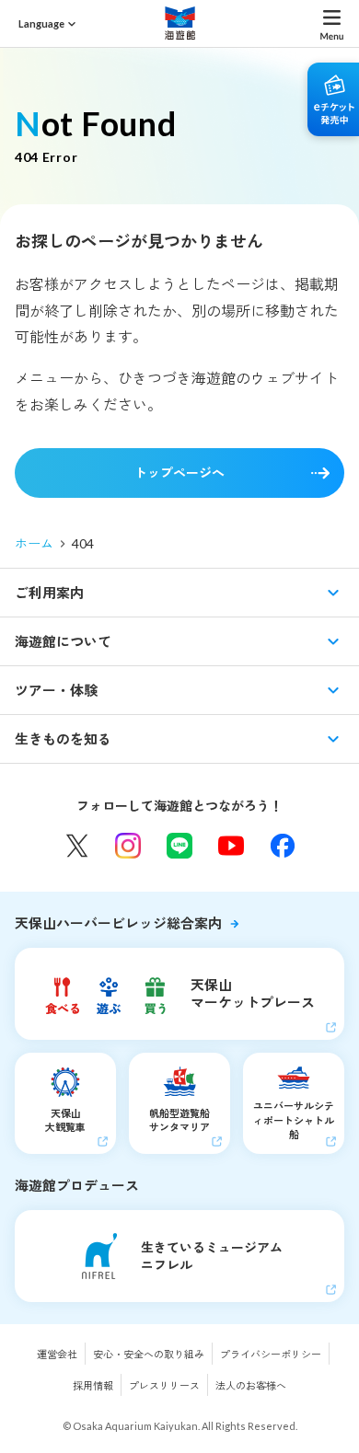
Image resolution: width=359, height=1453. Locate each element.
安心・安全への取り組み (148, 1354)
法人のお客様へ (250, 1385)
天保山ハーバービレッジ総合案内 (118, 923)
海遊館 (179, 23)
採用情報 (93, 1385)
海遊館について (63, 641)
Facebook (282, 846)
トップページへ (179, 472)
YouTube (231, 846)
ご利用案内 (49, 592)
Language (41, 23)
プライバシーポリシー (270, 1354)
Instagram (128, 846)
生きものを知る (63, 739)
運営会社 (57, 1354)
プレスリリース (164, 1385)
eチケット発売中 (333, 99)
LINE (179, 846)
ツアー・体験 (56, 690)
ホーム (34, 543)
